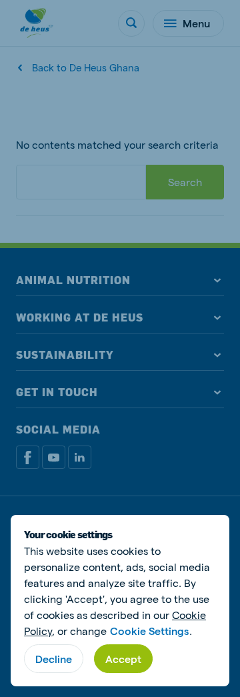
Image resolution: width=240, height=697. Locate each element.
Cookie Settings (149, 630)
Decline (53, 658)
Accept (123, 658)
